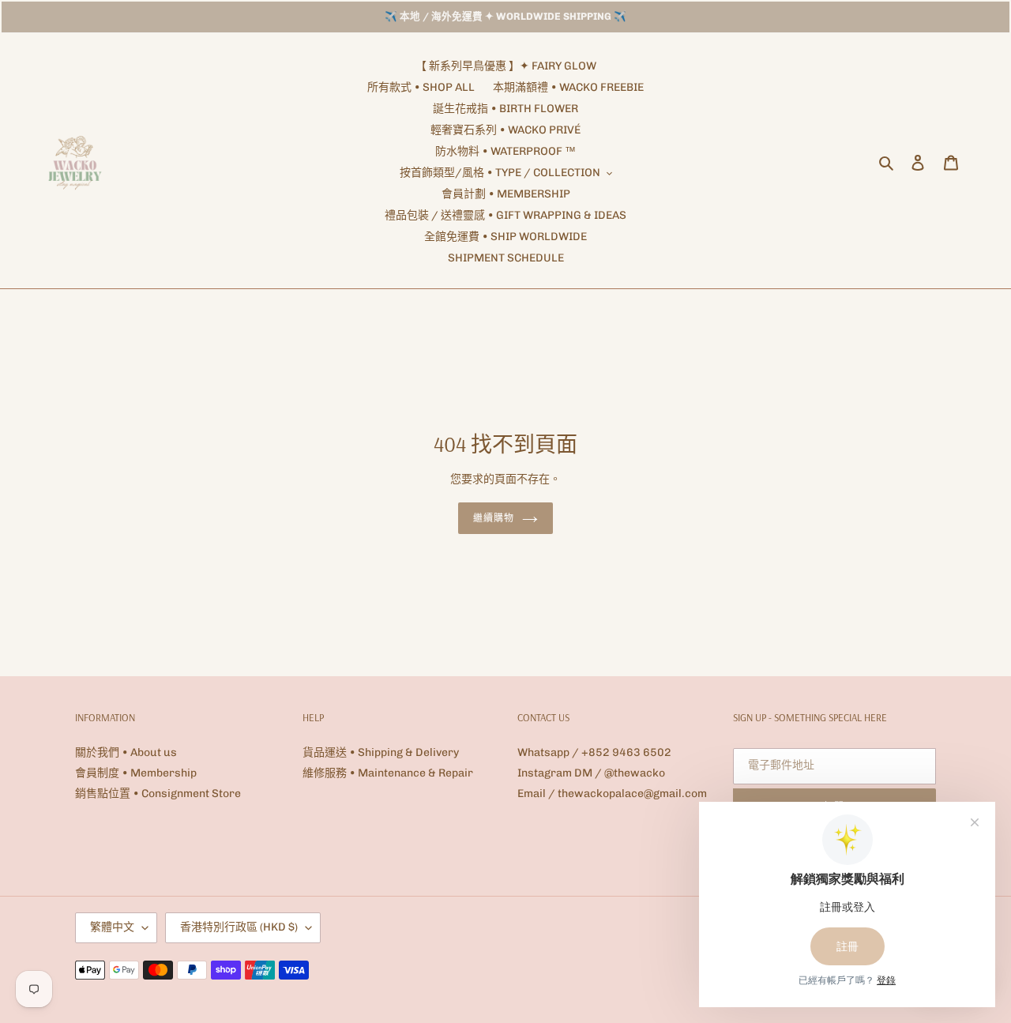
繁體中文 (112, 927)
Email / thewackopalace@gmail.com (612, 793)
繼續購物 (493, 518)
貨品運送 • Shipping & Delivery (381, 752)
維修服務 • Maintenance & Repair (388, 773)
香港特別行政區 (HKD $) (239, 927)
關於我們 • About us (126, 752)
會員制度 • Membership (136, 773)
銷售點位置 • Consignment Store (158, 793)
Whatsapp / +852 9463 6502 (594, 752)
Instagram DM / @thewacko (591, 773)
